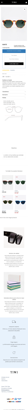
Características (5, 91)
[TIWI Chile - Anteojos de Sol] (14, 2)
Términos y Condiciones (7, 391)
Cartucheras (4, 380)
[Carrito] (26, 2)
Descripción (5, 94)
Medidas (4, 97)
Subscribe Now (14, 63)
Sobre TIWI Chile (5, 386)
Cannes (16, 210)
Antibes (16, 190)
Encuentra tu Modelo (6, 388)
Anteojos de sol (5, 377)
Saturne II (4, 210)
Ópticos (3, 379)
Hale (3, 190)
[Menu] (2, 2)
